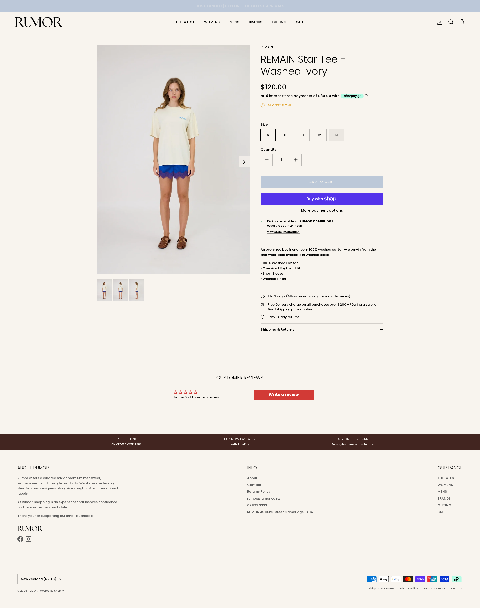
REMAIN (267, 47)
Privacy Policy (409, 588)
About (252, 478)
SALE (300, 22)
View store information (283, 232)
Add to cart (322, 181)
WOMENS (212, 22)
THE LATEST (185, 22)
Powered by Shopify (51, 591)
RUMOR (33, 591)
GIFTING (279, 22)
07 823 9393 (257, 505)
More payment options (322, 210)
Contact (254, 484)
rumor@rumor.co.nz (263, 498)
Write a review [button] (284, 394)
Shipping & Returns (277, 329)
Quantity (268, 149)
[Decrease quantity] (267, 160)
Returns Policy (258, 491)
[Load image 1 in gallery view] (173, 159)
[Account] (439, 22)
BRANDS (255, 22)
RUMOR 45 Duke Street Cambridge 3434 (280, 512)
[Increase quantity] (296, 160)
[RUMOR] (38, 22)
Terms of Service (435, 588)
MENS (234, 22)
